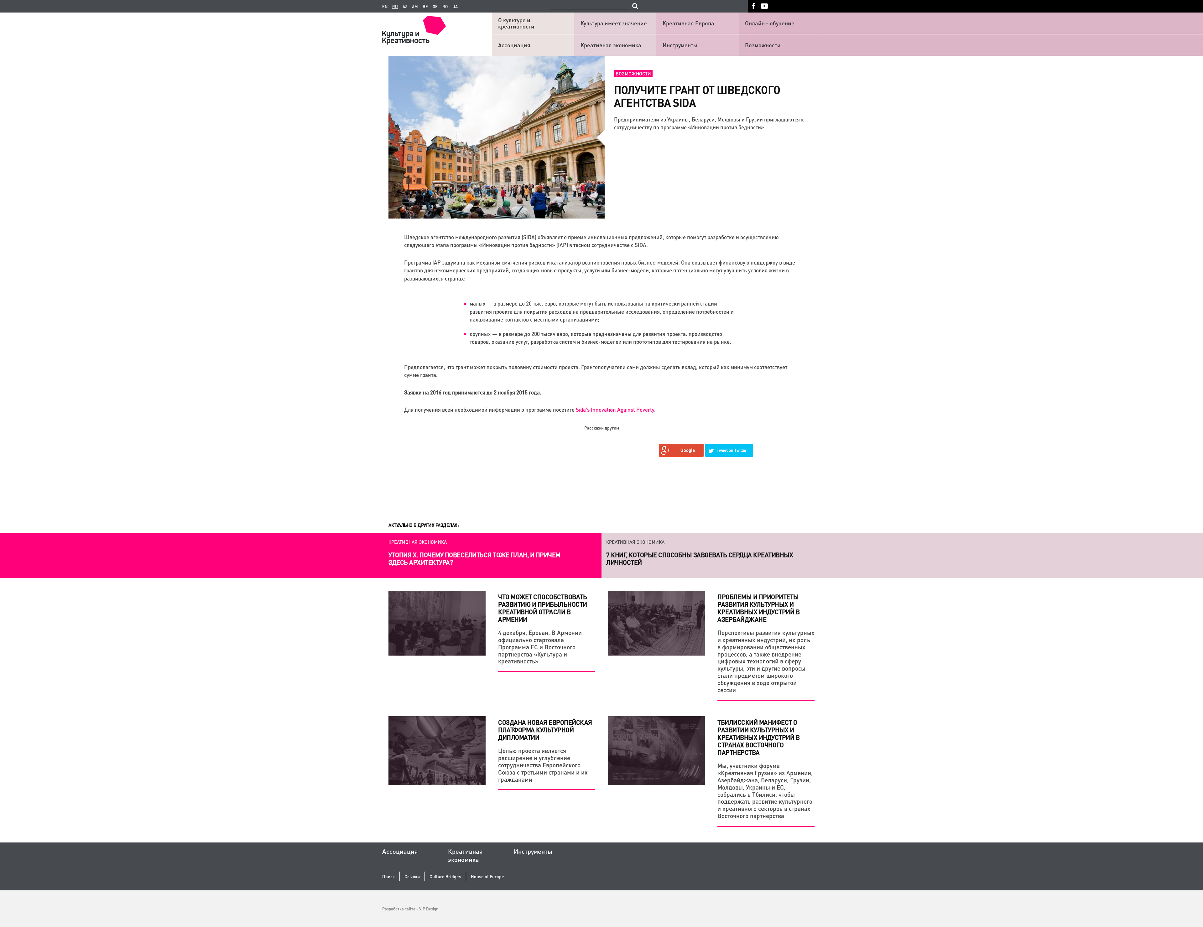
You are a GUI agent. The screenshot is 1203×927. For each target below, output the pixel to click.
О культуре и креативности (516, 23)
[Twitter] (729, 450)
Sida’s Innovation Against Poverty (615, 409)
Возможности (763, 45)
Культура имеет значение (614, 23)
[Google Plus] (681, 450)
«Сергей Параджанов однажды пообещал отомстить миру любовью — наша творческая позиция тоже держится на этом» (711, 558)
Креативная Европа (688, 23)
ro (445, 6)
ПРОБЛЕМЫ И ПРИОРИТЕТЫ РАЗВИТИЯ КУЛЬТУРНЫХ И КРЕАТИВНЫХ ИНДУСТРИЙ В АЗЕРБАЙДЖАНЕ (758, 608)
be (425, 6)
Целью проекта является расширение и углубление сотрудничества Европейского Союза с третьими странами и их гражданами (543, 765)
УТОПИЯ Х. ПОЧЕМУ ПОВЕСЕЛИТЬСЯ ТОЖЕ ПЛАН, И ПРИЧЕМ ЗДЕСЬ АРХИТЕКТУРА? (474, 558)
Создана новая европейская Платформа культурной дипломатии (545, 729)
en (385, 6)
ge (435, 6)
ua (455, 6)
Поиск (388, 876)
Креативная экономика (611, 45)
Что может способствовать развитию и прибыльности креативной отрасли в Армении (542, 608)
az (405, 6)
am (415, 6)
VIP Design (428, 908)
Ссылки (412, 876)
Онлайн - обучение (769, 23)
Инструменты (680, 45)
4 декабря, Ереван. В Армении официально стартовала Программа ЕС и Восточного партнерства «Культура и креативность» (540, 647)
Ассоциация (514, 45)
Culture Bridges (445, 876)
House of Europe (487, 876)
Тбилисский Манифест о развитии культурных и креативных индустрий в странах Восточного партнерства (758, 737)
